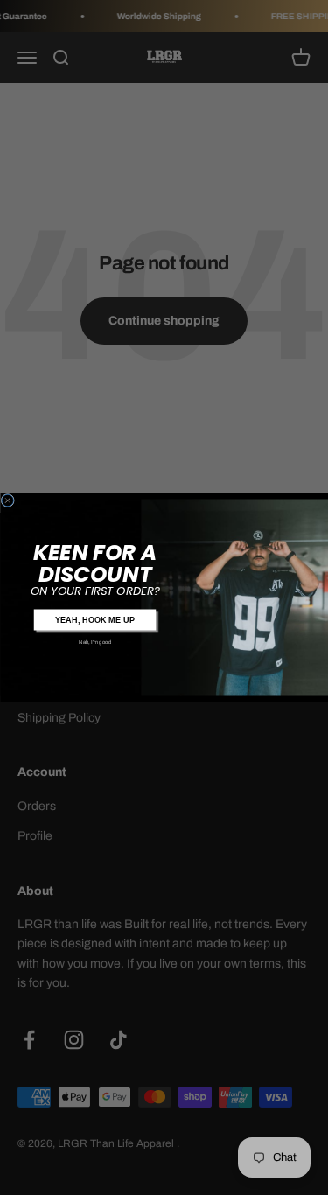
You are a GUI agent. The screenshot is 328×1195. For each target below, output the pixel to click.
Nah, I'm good (95, 641)
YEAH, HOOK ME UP (94, 620)
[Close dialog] (8, 500)
